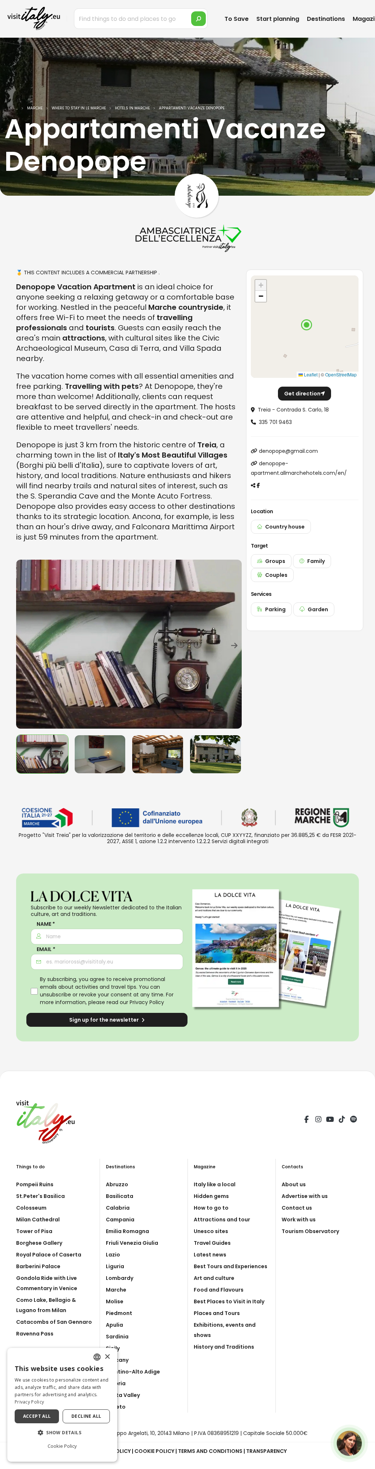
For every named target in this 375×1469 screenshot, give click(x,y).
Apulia (114, 1325)
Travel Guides (212, 1243)
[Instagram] (318, 1120)
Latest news (210, 1254)
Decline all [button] (86, 1416)
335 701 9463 (275, 422)
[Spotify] (353, 1120)
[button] (306, 324)
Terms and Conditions (210, 1451)
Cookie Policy (154, 1451)
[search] (198, 18)
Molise (114, 1301)
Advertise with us (305, 1196)
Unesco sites (211, 1231)
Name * (46, 924)
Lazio (113, 1254)
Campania (120, 1219)
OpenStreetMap (341, 374)
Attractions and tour (222, 1219)
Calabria (118, 1207)
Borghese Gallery (39, 1243)
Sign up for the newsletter (104, 1019)
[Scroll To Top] (362, 1461)
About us (294, 1184)
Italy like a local (214, 1184)
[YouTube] (330, 1120)
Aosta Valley (123, 1395)
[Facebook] (306, 1120)
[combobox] (97, 1357)
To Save (236, 19)
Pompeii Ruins (34, 1184)
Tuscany (117, 1360)
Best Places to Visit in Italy (229, 1301)
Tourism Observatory (310, 1231)
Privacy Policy (147, 1002)
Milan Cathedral (38, 1219)
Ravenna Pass (34, 1333)
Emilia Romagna (127, 1231)
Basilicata (119, 1196)
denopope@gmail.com (288, 451)
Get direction (302, 393)
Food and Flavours (219, 1289)
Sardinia (117, 1336)
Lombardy (119, 1278)
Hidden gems (211, 1196)
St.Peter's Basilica (40, 1196)
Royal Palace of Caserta (48, 1254)
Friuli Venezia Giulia (132, 1243)
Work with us (299, 1219)
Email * (46, 949)
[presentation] (25, 644)
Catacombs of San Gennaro (54, 1322)
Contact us (297, 1207)
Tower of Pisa (34, 1231)
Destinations (326, 19)
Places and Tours (217, 1313)
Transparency (266, 1451)
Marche (116, 1289)
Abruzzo (117, 1184)
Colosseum (31, 1207)
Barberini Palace (38, 1266)
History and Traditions (224, 1346)
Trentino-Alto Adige (133, 1371)
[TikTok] (342, 1120)
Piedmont (119, 1313)
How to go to (211, 1207)
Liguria (115, 1266)
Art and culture (214, 1278)
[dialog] (62, 1405)
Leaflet (310, 374)
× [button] (107, 1357)
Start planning (277, 19)
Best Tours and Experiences (230, 1266)
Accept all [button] (37, 1416)
